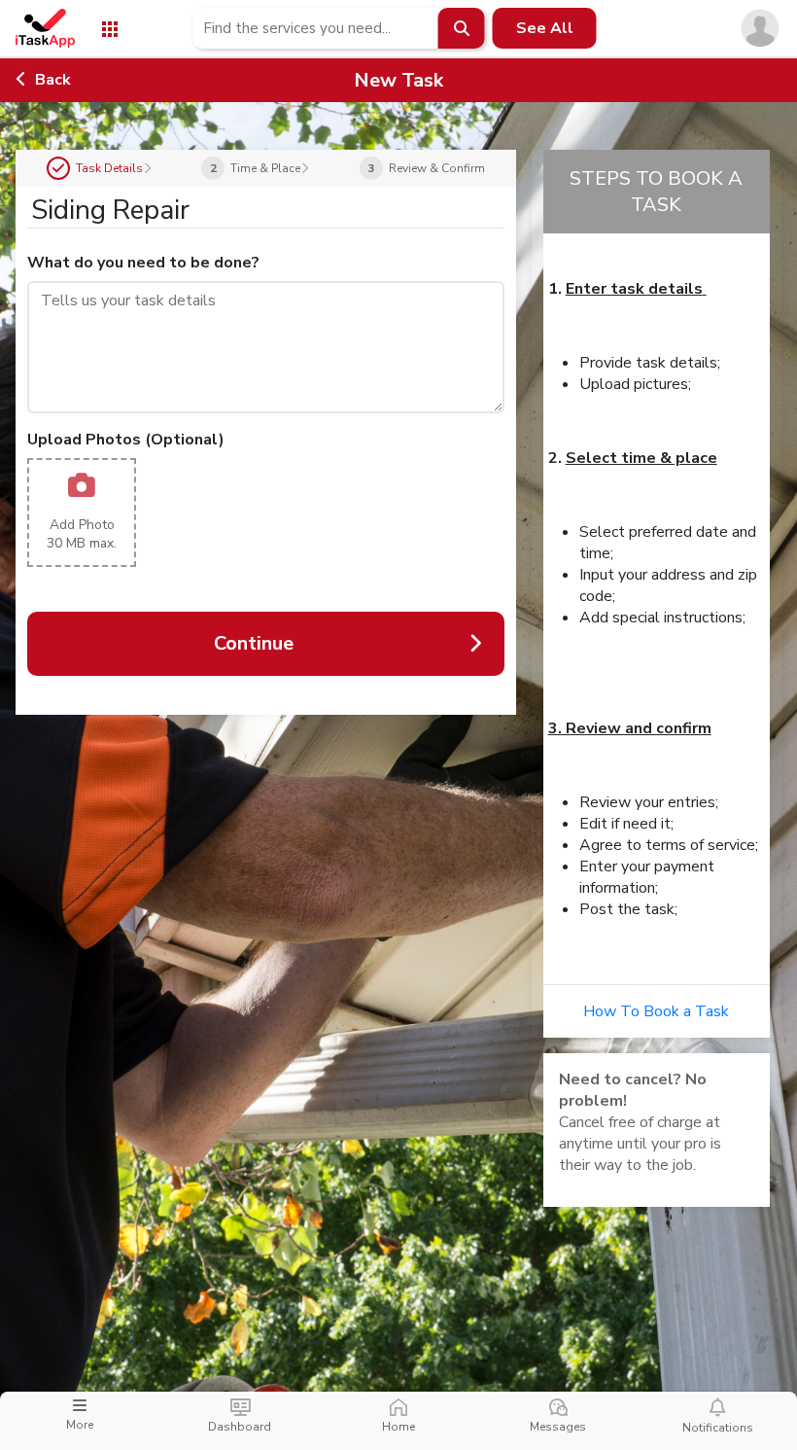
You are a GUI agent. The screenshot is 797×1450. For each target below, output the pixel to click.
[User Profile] (760, 27)
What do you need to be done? (143, 262)
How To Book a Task (656, 1011)
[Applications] (109, 28)
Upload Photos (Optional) (126, 439)
